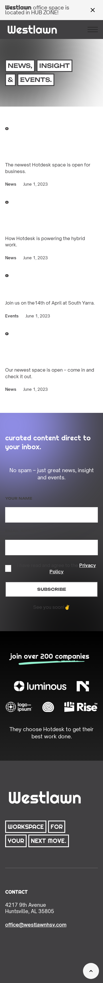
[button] (93, 29)
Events (12, 315)
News (10, 184)
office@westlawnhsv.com (35, 925)
